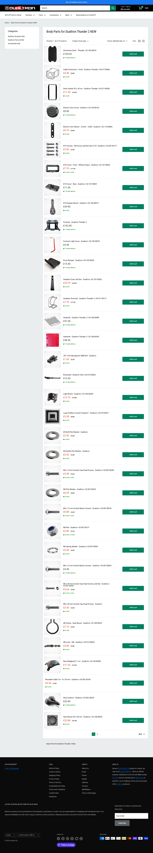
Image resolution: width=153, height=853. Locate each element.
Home (7, 23)
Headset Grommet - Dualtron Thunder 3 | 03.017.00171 (85, 299)
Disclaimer (53, 797)
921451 (115, 778)
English (8, 835)
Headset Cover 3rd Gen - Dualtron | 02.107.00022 (82, 279)
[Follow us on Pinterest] (72, 838)
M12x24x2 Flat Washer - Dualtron (76, 451)
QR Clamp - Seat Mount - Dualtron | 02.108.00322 (82, 623)
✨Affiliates (86, 789)
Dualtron (119, 784)
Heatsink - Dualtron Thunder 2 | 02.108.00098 (81, 318)
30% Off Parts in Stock (13, 15)
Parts (41, 15)
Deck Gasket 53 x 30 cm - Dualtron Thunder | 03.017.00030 (86, 89)
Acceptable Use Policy (57, 786)
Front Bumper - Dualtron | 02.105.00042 (78, 260)
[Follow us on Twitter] (63, 838)
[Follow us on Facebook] (58, 838)
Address (85, 782)
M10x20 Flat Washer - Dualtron (75, 432)
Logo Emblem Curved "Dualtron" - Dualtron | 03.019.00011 (86, 413)
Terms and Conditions (57, 789)
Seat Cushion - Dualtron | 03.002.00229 (78, 698)
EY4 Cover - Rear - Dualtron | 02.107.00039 (80, 184)
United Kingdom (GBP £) (27, 835)
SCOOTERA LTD (123, 768)
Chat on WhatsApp (12, 768)
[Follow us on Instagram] (67, 838)
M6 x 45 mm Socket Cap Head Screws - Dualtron (82, 604)
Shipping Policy (54, 775)
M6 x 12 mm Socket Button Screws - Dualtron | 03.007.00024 (87, 566)
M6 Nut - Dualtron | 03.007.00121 (76, 527)
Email (84, 772)
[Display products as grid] (143, 41)
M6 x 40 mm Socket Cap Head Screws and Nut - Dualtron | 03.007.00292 (86, 585)
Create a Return (55, 772)
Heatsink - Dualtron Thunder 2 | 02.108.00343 (81, 337)
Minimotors (139, 778)
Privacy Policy (54, 779)
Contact (85, 786)
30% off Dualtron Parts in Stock (76, 2)
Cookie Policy (54, 793)
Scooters (28, 15)
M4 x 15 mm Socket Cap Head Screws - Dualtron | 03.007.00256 (88, 470)
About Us (85, 768)
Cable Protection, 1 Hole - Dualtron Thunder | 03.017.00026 (86, 70)
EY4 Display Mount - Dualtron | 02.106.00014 (80, 203)
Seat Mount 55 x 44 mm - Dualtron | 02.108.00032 (82, 717)
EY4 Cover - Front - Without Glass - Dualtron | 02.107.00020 (86, 165)
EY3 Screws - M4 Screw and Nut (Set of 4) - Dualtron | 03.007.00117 (90, 146)
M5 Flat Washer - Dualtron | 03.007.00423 (79, 489)
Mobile (84, 779)
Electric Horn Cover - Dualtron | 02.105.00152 (81, 108)
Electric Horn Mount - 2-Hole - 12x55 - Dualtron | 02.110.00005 (87, 127)
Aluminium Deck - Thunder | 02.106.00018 (79, 50)
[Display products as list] (139, 41)
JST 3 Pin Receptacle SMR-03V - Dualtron (79, 356)
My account (125, 9)
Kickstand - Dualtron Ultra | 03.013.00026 (79, 375)
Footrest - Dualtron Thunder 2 (75, 222)
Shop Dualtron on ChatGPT (86, 15)
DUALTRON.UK (125, 772)
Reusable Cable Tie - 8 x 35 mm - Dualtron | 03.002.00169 (67, 680)
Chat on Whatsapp (89, 793)
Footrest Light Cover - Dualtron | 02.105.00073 (81, 241)
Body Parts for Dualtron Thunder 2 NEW (24, 23)
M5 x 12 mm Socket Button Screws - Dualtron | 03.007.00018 (87, 508)
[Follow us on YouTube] (76, 838)
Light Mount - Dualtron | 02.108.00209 (78, 394)
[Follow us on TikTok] (81, 838)
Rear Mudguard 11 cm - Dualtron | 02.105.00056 (82, 661)
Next (140, 734)
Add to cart (133, 54)
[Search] (113, 8)
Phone (84, 775)
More (67, 15)
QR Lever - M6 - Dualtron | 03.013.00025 (78, 642)
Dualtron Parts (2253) (16, 40)
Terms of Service (55, 782)
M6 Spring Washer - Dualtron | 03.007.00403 (80, 547)
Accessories (54, 15)
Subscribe (122, 823)
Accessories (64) (14, 43)
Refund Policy (54, 768)
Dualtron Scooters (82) (16, 36)
